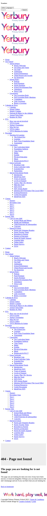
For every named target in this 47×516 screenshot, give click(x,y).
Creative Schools (25, 501)
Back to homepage (7, 487)
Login (34, 501)
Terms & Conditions (37, 499)
